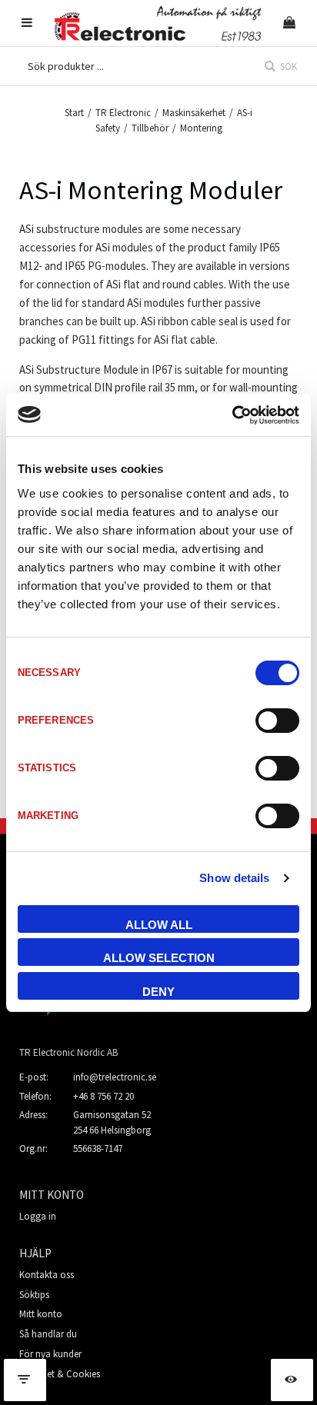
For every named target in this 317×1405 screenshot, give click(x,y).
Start (74, 112)
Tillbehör (150, 128)
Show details (234, 877)
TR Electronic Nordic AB (68, 1052)
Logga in (37, 1216)
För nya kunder (50, 1353)
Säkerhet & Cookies (59, 1373)
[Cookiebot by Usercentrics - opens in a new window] (232, 415)
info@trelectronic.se (114, 1077)
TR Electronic (123, 112)
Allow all (158, 924)
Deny (158, 991)
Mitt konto (40, 1313)
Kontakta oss (46, 1274)
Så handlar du (48, 1333)
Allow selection (159, 957)
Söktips (34, 1294)
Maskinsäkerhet (193, 112)
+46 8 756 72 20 (103, 1096)
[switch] (277, 720)
